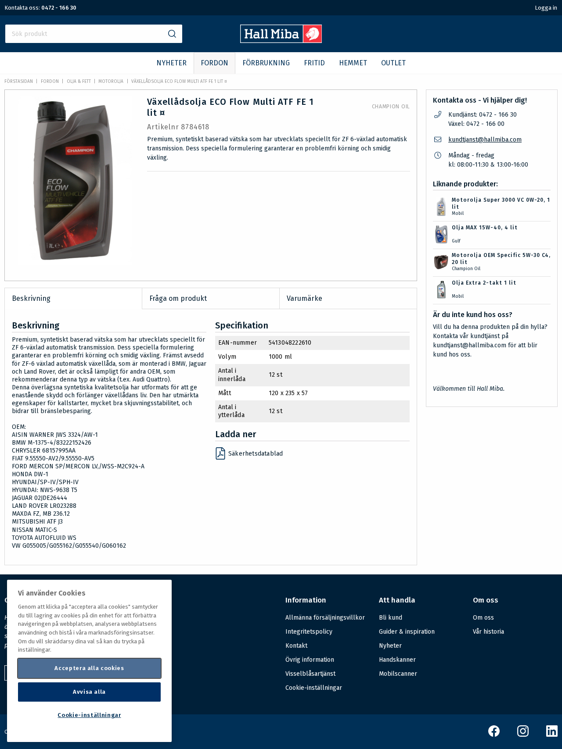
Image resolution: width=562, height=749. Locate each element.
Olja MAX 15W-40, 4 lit (485, 228)
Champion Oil (391, 106)
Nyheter (390, 645)
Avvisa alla (89, 691)
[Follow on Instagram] (523, 734)
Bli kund (390, 617)
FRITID (314, 63)
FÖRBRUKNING (266, 63)
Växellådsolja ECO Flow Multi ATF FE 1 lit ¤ (179, 81)
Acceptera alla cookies (89, 668)
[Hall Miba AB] (281, 40)
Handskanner (397, 659)
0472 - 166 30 (58, 7)
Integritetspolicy (308, 631)
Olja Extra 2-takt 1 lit (484, 283)
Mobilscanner (398, 674)
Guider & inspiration (407, 631)
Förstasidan (18, 81)
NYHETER (171, 63)
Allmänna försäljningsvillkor (325, 617)
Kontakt (296, 645)
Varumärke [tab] (304, 298)
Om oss (483, 617)
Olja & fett (79, 81)
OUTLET (393, 63)
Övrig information (309, 659)
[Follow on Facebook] (494, 734)
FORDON (214, 63)
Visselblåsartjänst (310, 674)
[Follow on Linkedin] (552, 734)
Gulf (456, 241)
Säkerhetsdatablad (255, 453)
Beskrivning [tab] (31, 298)
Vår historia (488, 631)
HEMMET (353, 63)
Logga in (546, 7)
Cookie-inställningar (313, 688)
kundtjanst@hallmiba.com (485, 139)
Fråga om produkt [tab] (178, 298)
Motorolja (110, 81)
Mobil (458, 213)
